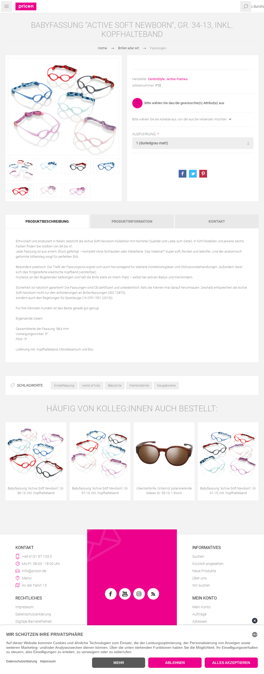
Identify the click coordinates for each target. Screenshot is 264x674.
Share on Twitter (193, 174)
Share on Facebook (182, 174)
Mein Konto (201, 607)
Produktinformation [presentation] (132, 221)
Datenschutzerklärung (33, 614)
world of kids (91, 385)
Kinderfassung (64, 385)
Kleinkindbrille (139, 385)
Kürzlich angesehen (208, 564)
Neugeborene (166, 385)
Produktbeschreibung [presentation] (47, 221)
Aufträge (199, 614)
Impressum (24, 607)
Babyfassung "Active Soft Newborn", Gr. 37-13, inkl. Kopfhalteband (100, 490)
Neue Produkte (204, 571)
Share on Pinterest (203, 174)
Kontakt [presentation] (217, 221)
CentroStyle (156, 79)
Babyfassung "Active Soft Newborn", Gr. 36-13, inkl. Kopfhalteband (36, 490)
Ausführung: (144, 134)
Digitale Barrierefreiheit (33, 621)
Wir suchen (201, 585)
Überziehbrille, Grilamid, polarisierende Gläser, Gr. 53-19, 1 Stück (164, 490)
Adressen (199, 621)
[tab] (47, 221)
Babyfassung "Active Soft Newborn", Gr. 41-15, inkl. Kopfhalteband (228, 490)
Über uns (199, 578)
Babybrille (114, 385)
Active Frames (177, 79)
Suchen (198, 556)
